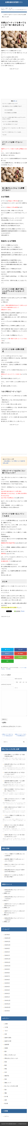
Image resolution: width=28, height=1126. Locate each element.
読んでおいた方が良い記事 (11, 1086)
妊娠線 (6, 1048)
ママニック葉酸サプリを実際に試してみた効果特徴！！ (14, 816)
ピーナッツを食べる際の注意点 (10, 121)
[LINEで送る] (17, 611)
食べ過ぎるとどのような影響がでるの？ (12, 106)
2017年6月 (7, 934)
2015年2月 (7, 993)
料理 (5, 1061)
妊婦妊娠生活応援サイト (14, 2)
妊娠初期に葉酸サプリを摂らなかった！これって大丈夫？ (14, 860)
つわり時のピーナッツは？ (10, 124)
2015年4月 (7, 986)
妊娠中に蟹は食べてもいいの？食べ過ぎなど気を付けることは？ (14, 835)
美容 (5, 1079)
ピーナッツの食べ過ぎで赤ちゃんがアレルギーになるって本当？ (14, 118)
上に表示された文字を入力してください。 (11, 726)
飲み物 (6, 1103)
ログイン (6, 1116)
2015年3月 (7, 990)
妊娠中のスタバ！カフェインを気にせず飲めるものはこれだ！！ (14, 904)
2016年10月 (7, 945)
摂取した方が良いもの (10, 1055)
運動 (5, 1093)
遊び (5, 1089)
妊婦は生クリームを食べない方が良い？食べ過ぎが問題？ (14, 875)
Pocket (22, 611)
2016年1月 (7, 955)
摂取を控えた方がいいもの (11, 1058)
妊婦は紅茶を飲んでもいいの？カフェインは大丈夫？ (14, 890)
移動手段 (6, 1075)
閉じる (15, 101)
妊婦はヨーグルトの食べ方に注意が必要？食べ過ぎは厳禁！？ (14, 825)
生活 (5, 1072)
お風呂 (6, 1023)
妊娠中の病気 (7, 1037)
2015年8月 (7, 972)
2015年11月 (7, 962)
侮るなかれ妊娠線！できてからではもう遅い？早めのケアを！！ (14, 790)
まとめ (4, 134)
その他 (6, 1027)
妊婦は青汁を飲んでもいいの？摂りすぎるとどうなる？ (14, 765)
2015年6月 (7, 979)
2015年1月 (7, 997)
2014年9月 (7, 1010)
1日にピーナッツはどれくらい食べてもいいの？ (14, 128)
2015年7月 (7, 976)
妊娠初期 (6, 1044)
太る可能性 (8, 110)
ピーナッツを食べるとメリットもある (11, 132)
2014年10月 (7, 1007)
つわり (6, 1030)
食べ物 (9, 668)
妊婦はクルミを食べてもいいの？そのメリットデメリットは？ (14, 865)
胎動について (7, 1082)
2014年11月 (7, 1004)
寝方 (5, 1051)
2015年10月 (7, 965)
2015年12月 (7, 958)
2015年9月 (7, 969)
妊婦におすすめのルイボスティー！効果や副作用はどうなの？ (14, 799)
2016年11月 (7, 941)
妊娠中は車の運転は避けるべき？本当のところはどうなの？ (14, 773)
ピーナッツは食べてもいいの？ (10, 103)
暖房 (5, 1065)
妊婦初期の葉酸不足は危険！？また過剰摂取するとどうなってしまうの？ (14, 781)
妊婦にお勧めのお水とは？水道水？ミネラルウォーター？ (14, 808)
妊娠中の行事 (7, 1041)
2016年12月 (7, 938)
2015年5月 (7, 983)
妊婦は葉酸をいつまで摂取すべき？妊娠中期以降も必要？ (14, 755)
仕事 (5, 1034)
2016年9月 (7, 948)
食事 (5, 1100)
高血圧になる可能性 (11, 112)
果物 (5, 1068)
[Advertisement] (14, 84)
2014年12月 (7, 1000)
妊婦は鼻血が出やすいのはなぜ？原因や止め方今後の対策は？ (14, 870)
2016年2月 (7, 952)
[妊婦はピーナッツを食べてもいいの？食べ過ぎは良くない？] (14, 40)
